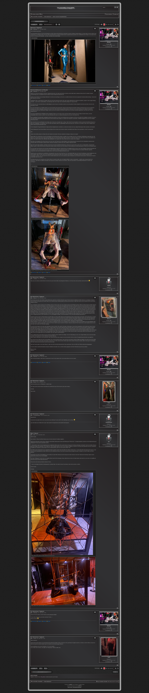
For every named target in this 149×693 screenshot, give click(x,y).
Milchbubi (109, 42)
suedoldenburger (109, 422)
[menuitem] (41, 14)
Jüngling (109, 285)
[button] (101, 24)
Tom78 (109, 657)
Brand (109, 402)
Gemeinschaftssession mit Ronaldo (39, 90)
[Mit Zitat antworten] (95, 28)
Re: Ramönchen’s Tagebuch (37, 277)
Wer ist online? (33, 675)
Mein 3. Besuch (34, 433)
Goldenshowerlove (49, 676)
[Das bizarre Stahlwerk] (37, 8)
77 (110, 404)
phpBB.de (80, 685)
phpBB (70, 684)
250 (110, 320)
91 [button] (115, 24)
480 (110, 44)
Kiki (109, 441)
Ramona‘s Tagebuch (39, 21)
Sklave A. (109, 318)
